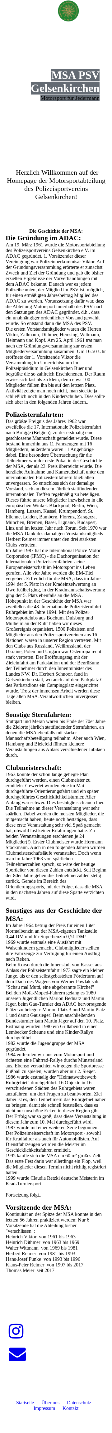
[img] (68, 11)
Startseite (25, 1402)
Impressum (44, 1408)
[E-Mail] (17, 1354)
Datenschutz (79, 1402)
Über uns (50, 1402)
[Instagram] (16, 1331)
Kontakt (70, 1408)
